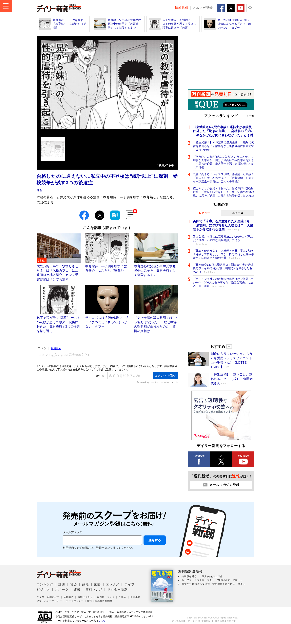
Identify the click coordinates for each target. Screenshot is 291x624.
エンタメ (112, 584)
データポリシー (75, 600)
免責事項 (135, 597)
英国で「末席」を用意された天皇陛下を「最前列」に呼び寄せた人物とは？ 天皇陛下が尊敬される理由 (223, 225)
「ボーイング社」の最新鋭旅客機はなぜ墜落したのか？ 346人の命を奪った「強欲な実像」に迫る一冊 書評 (223, 282)
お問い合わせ (85, 597)
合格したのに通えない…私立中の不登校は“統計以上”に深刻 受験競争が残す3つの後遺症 (107, 179)
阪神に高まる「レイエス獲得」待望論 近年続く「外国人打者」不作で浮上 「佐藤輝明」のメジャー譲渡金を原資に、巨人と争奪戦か (223, 178)
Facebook (199, 455)
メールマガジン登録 (224, 484)
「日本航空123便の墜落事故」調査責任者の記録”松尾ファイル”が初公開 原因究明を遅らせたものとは (223, 268)
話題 (61, 584)
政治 (85, 584)
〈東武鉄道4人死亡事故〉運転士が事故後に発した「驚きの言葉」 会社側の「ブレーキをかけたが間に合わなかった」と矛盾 (223, 131)
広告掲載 (69, 597)
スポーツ (61, 589)
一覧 (251, 116)
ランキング (45, 584)
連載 (77, 589)
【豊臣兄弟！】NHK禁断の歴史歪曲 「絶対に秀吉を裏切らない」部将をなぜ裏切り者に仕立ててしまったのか (223, 146)
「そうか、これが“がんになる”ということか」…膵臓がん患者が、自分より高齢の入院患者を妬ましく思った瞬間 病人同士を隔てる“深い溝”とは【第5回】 (223, 162)
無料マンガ (94, 589)
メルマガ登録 (203, 7)
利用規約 (68, 547)
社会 (39, 190)
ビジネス (43, 589)
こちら (101, 620)
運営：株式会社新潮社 (99, 600)
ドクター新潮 (117, 589)
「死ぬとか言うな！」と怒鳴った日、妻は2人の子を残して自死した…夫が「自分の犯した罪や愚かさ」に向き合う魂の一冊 (223, 254)
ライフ (129, 584)
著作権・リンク (106, 597)
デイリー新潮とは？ (48, 597)
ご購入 (122, 597)
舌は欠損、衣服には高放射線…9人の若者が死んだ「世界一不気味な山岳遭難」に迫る (223, 240)
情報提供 (181, 7)
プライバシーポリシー (49, 600)
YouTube (243, 455)
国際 (97, 584)
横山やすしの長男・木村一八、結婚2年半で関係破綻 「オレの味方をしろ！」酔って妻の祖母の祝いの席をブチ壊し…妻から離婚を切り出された (223, 192)
